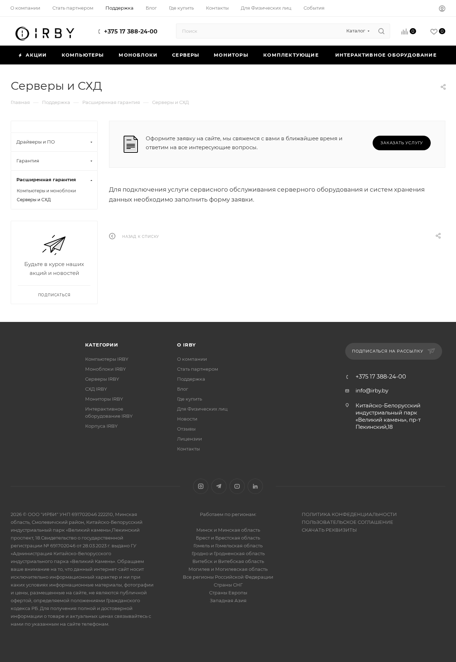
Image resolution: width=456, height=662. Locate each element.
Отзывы (186, 429)
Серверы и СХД (34, 199)
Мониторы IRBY (104, 399)
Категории (101, 345)
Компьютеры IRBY (106, 359)
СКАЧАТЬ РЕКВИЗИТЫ (329, 530)
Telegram (219, 486)
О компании (192, 359)
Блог (182, 389)
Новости (187, 419)
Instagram (200, 486)
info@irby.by (372, 390)
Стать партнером (197, 369)
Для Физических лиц (202, 409)
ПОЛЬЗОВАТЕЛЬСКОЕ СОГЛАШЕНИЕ (347, 522)
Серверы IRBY (102, 379)
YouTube (237, 486)
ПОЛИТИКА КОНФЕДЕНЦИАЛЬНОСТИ (349, 514)
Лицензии (189, 439)
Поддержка (191, 379)
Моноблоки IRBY (105, 369)
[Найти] (381, 31)
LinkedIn (255, 486)
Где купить (189, 399)
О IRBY (186, 345)
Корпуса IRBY (101, 426)
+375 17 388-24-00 (130, 31)
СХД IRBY (96, 389)
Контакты (188, 449)
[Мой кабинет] (442, 9)
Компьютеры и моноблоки (46, 190)
